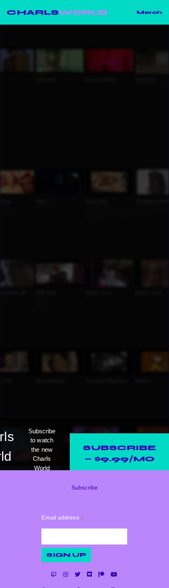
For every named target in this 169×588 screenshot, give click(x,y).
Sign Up (66, 554)
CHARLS (57, 12)
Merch (149, 12)
